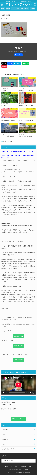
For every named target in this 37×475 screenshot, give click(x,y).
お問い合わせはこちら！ (18, 418)
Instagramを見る (18, 336)
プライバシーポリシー (25, 466)
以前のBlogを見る (18, 359)
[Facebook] (18, 54)
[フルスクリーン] (33, 393)
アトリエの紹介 (15, 8)
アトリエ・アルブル (18, 4)
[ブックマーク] (17, 63)
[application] (18, 385)
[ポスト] (4, 63)
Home (2, 8)
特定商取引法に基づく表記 (15, 469)
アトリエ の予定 (25, 8)
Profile (8, 8)
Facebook (4, 429)
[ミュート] (30, 393)
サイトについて (14, 466)
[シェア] (10, 63)
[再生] (4, 393)
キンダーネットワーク (8, 449)
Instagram (5, 439)
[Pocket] (4, 66)
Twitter (4, 434)
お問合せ (33, 8)
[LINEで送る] (25, 63)
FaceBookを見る (18, 345)
